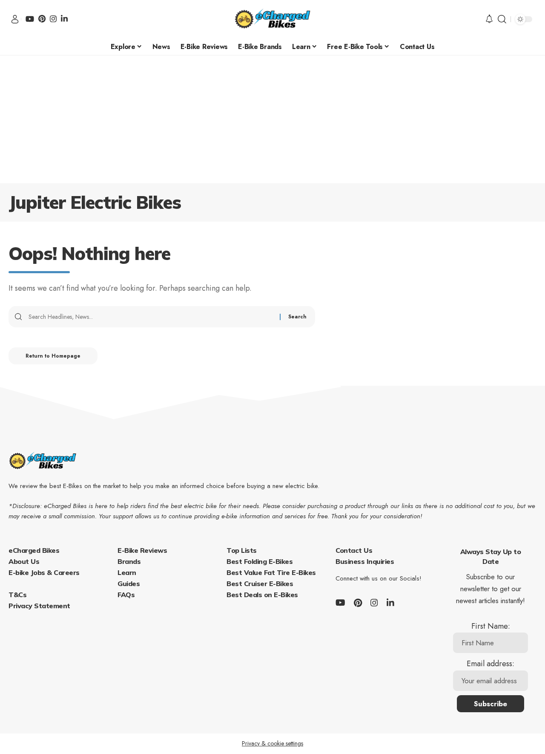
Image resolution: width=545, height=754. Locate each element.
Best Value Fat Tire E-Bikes (271, 572)
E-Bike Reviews (142, 550)
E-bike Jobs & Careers (44, 572)
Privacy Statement (39, 605)
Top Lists (242, 550)
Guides (129, 583)
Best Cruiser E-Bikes (260, 583)
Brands (129, 561)
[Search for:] (151, 316)
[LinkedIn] (64, 19)
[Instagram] (53, 19)
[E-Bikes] (272, 19)
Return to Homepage (53, 356)
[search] (502, 19)
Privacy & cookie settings (272, 743)
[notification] (489, 19)
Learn (127, 572)
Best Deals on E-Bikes (262, 594)
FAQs (126, 594)
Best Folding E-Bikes (260, 561)
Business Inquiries (365, 561)
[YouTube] (29, 19)
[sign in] (15, 19)
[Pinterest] (42, 19)
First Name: (490, 626)
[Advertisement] (272, 119)
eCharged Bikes (34, 550)
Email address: (490, 663)
